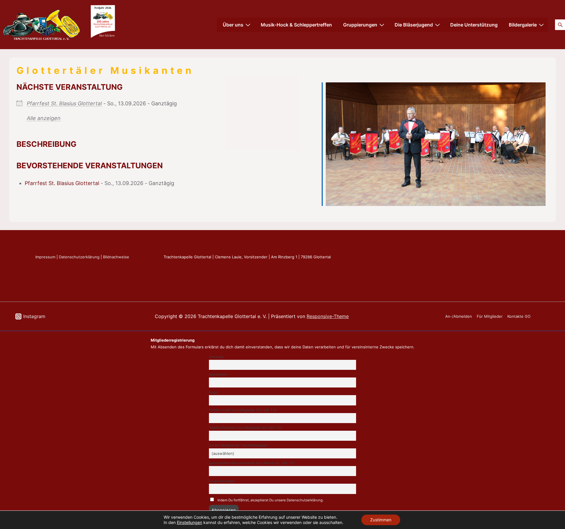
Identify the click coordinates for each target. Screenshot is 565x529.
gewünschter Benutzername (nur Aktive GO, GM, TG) (252, 463)
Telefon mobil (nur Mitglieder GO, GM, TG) (243, 410)
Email (213, 392)
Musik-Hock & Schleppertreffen (296, 25)
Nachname (218, 374)
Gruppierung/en (222, 481)
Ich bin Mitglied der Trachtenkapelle (238, 445)
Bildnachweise (116, 256)
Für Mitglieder (490, 316)
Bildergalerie (523, 25)
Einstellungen (189, 522)
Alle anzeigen (44, 118)
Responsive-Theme (328, 316)
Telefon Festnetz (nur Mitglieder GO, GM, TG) (245, 428)
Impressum (45, 256)
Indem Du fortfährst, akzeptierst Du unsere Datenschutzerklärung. (270, 500)
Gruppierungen (360, 25)
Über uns (233, 25)
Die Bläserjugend (414, 25)
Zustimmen (380, 519)
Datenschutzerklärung (79, 256)
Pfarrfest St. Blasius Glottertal (64, 103)
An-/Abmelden (458, 316)
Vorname (216, 357)
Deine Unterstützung (474, 25)
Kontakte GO (519, 316)
